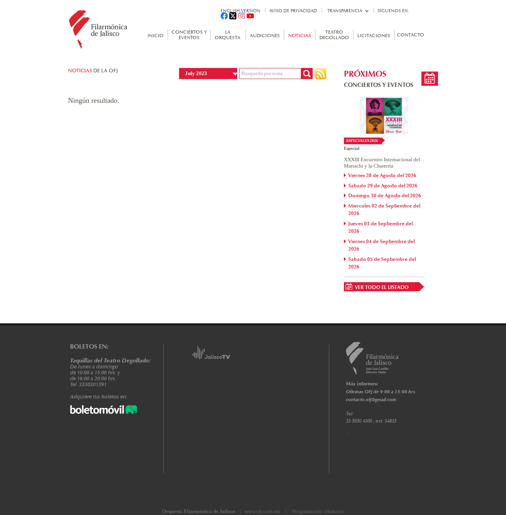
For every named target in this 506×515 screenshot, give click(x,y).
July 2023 (196, 73)
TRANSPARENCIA (344, 10)
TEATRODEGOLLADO (334, 35)
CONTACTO (410, 35)
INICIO (155, 36)
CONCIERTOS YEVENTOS (189, 35)
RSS (321, 75)
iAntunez (334, 511)
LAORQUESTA (227, 35)
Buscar (307, 73)
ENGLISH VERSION (241, 10)
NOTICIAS (299, 36)
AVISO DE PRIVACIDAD (293, 10)
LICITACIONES (373, 36)
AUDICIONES (265, 36)
